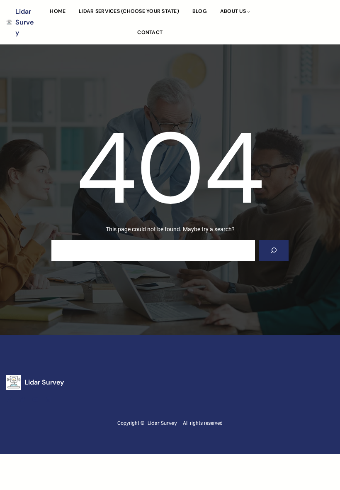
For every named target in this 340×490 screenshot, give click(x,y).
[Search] (274, 250)
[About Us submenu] (248, 11)
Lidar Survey (24, 22)
